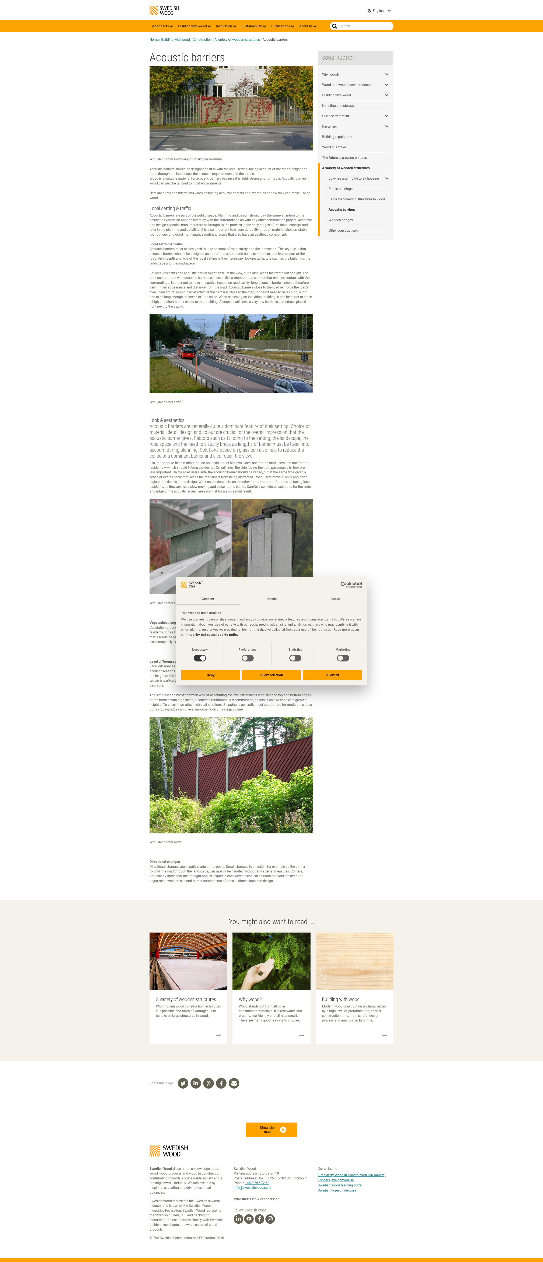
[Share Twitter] (183, 1083)
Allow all (332, 675)
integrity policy (198, 634)
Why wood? (331, 74)
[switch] (248, 658)
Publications (281, 26)
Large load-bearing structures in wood (357, 199)
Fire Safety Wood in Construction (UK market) (352, 1175)
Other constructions (343, 230)
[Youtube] (249, 1219)
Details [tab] (271, 599)
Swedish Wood (164, 10)
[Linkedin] (238, 1218)
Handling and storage (338, 106)
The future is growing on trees (344, 158)
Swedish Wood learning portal (340, 1185)
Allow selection (271, 675)
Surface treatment (335, 116)
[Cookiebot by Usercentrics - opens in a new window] (343, 585)
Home (154, 40)
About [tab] (335, 599)
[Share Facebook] (221, 1083)
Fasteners (329, 126)
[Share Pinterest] (208, 1083)
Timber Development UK (336, 1180)
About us (306, 26)
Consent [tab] (208, 599)
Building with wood (193, 26)
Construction (202, 40)
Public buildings (341, 189)
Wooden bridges (341, 220)
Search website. (334, 26)
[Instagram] (270, 1218)
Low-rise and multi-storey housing (354, 178)
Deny (210, 675)
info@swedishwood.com (252, 1188)
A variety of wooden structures (237, 40)
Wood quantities (334, 147)
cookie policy (228, 634)
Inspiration (224, 26)
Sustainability (252, 26)
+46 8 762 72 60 (257, 1183)
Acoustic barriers (342, 210)
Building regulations (337, 137)
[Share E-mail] (234, 1083)
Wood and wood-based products (346, 85)
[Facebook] (259, 1218)
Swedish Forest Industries (337, 1190)
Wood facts (161, 26)
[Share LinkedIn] (195, 1083)
